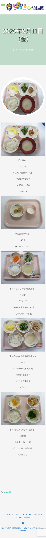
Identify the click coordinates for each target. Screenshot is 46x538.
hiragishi (7, 492)
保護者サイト (37, 514)
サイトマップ (8, 514)
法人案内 (19, 518)
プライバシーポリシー (23, 514)
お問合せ (27, 518)
